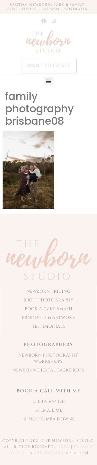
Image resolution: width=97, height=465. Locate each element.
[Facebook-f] (43, 20)
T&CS (64, 446)
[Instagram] (53, 20)
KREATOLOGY (49, 453)
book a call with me (49, 391)
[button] (48, 81)
